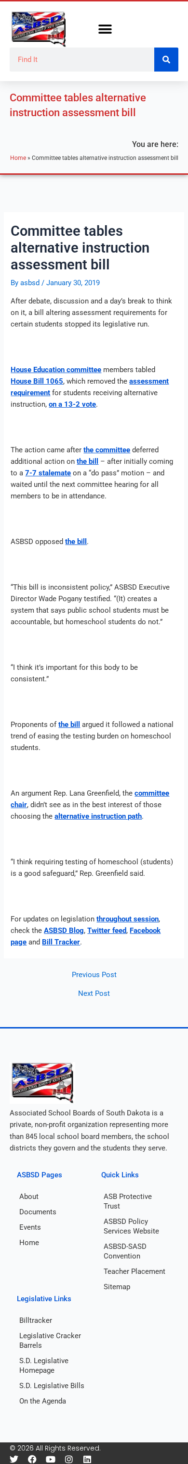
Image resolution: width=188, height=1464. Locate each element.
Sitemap (117, 1287)
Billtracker (35, 1320)
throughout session (127, 919)
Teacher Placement (134, 1271)
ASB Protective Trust (128, 1201)
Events (30, 1227)
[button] (105, 29)
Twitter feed (106, 930)
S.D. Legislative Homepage (43, 1365)
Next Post (94, 993)
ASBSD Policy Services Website (131, 1226)
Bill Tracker (61, 942)
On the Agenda (42, 1401)
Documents (37, 1212)
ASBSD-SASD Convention (125, 1251)
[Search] (166, 60)
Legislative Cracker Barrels (50, 1340)
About (29, 1196)
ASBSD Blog (64, 930)
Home (18, 157)
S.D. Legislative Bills (51, 1385)
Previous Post (94, 975)
